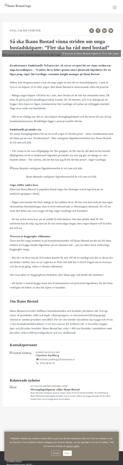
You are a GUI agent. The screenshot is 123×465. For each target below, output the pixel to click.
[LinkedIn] (104, 30)
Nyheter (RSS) (14, 461)
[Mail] (110, 30)
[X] (91, 30)
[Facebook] (98, 30)
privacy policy (72, 446)
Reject (67, 453)
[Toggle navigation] (114, 7)
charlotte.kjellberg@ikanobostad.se (57, 359)
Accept (56, 453)
